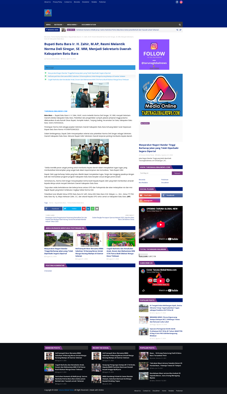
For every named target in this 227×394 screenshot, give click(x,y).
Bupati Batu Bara (60, 203)
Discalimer (165, 182)
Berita (51, 203)
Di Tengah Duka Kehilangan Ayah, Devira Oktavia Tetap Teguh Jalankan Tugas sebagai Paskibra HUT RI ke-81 (166, 307)
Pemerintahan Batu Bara (59, 37)
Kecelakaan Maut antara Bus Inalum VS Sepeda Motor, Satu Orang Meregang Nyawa (165, 375)
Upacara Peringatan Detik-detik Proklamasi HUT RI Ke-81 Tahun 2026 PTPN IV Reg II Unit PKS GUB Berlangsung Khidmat (166, 332)
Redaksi (94, 2)
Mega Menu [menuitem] (72, 25)
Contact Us (68, 2)
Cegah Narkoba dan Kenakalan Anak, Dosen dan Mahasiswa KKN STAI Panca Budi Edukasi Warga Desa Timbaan (88, 79)
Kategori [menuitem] (58, 25)
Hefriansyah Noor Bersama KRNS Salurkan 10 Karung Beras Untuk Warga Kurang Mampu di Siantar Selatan (86, 76)
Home (164, 391)
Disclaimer (85, 2)
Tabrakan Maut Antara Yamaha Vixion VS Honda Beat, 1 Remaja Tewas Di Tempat (166, 364)
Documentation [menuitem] (89, 25)
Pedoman (102, 2)
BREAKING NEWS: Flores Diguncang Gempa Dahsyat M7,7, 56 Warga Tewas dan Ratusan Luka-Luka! (165, 319)
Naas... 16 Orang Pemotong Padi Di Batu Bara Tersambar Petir (165, 354)
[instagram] (181, 2)
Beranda (77, 2)
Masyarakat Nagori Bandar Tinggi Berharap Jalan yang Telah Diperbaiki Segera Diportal (79, 73)
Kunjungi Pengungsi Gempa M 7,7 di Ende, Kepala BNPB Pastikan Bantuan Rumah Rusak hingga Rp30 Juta (119, 367)
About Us (47, 2)
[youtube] (149, 195)
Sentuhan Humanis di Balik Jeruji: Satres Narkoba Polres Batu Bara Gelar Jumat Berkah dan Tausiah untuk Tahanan (117, 29)
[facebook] (177, 2)
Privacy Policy (57, 2)
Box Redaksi (143, 182)
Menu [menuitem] (48, 25)
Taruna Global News (53, 59)
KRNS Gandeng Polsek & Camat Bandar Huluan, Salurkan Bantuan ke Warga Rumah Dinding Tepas (118, 378)
